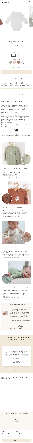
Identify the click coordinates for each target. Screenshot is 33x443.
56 (13, 55)
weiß (22, 62)
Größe (16, 52)
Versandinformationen (16, 90)
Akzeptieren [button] (16, 440)
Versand (16, 426)
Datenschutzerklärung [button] (19, 436)
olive (10, 62)
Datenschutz (16, 423)
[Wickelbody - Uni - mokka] (8, 403)
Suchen (16, 419)
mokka (18, 62)
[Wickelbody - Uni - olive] (4, 403)
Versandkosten (20, 47)
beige (14, 62)
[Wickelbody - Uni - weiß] (9, 403)
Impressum (16, 421)
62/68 (18, 55)
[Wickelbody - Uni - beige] (6, 403)
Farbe (16, 59)
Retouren (16, 428)
